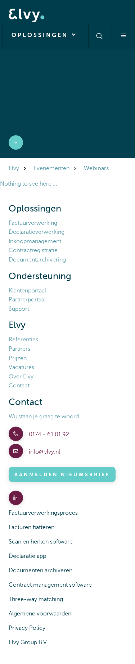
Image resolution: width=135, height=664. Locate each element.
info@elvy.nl (43, 452)
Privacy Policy (27, 628)
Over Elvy (21, 376)
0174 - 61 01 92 (48, 434)
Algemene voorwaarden (40, 613)
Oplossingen (41, 35)
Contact (19, 385)
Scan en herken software (41, 541)
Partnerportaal (27, 299)
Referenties (23, 339)
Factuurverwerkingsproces (43, 513)
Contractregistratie (33, 250)
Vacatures (21, 367)
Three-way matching (36, 599)
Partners (19, 349)
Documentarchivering (37, 259)
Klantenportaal (27, 290)
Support (19, 309)
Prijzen (18, 358)
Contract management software (50, 585)
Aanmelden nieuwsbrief (62, 474)
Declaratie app (27, 556)
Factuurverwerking (33, 223)
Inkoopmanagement (35, 241)
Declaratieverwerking (36, 232)
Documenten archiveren (40, 570)
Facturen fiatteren (31, 527)
